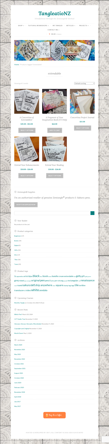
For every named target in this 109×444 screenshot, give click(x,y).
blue (41, 276)
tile (76, 285)
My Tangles (57, 25)
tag (69, 285)
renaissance (88, 280)
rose (15, 285)
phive (52, 281)
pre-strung (59, 280)
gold (86, 276)
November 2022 (19, 359)
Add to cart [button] (54, 130)
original (35, 280)
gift (83, 276)
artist (26, 276)
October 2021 (19, 364)
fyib (75, 276)
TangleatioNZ (54, 13)
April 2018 (17, 397)
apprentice (19, 276)
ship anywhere (43, 285)
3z (15, 276)
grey (16, 280)
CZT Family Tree (19, 319)
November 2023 (19, 349)
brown (50, 276)
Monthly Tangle (19, 303)
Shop (20, 25)
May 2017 (17, 406)
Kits (15, 255)
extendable (68, 276)
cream (61, 276)
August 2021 (18, 373)
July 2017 (17, 401)
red (79, 281)
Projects (83, 25)
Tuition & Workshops (37, 25)
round (19, 285)
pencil (48, 280)
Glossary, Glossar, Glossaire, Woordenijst (28, 324)
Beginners (17, 236)
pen (42, 280)
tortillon (82, 285)
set (33, 285)
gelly (78, 276)
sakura (27, 285)
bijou (30, 276)
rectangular (73, 280)
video (28, 290)
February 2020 (19, 387)
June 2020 (17, 383)
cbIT (48, 432)
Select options (27, 130)
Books (16, 241)
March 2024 (18, 345)
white (35, 290)
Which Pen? (18, 314)
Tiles (16, 259)
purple (65, 281)
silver (53, 285)
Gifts (16, 250)
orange (29, 281)
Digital (16, 245)
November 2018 (19, 392)
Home (16, 64)
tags (72, 285)
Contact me (53, 30)
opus (25, 281)
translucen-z (19, 290)
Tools (16, 264)
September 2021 (19, 368)
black (36, 276)
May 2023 (17, 354)
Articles (70, 25)
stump (66, 285)
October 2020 (19, 378)
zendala (43, 290)
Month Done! (18, 333)
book (45, 276)
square (59, 285)
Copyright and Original (21, 328)
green (89, 276)
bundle (55, 276)
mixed (21, 280)
